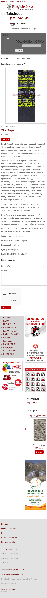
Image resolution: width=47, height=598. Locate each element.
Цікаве (4, 533)
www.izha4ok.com (8, 589)
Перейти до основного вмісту (12, 2)
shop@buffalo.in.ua (9, 549)
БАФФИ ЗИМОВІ (11, 334)
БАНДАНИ (8, 348)
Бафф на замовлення (10, 538)
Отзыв (4, 270)
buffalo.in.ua (11, 14)
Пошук (18, 46)
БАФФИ (6, 318)
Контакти (5, 524)
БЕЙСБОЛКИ (9, 354)
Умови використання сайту (12, 575)
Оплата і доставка (9, 529)
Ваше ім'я (5, 266)
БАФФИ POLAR (10, 331)
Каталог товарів (8, 542)
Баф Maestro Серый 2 (36, 403)
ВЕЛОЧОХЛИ (9, 351)
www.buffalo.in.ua (16, 570)
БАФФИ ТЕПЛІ (9, 328)
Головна (12, 58)
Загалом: (25, 29)
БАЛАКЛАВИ (9, 344)
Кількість (5, 135)
